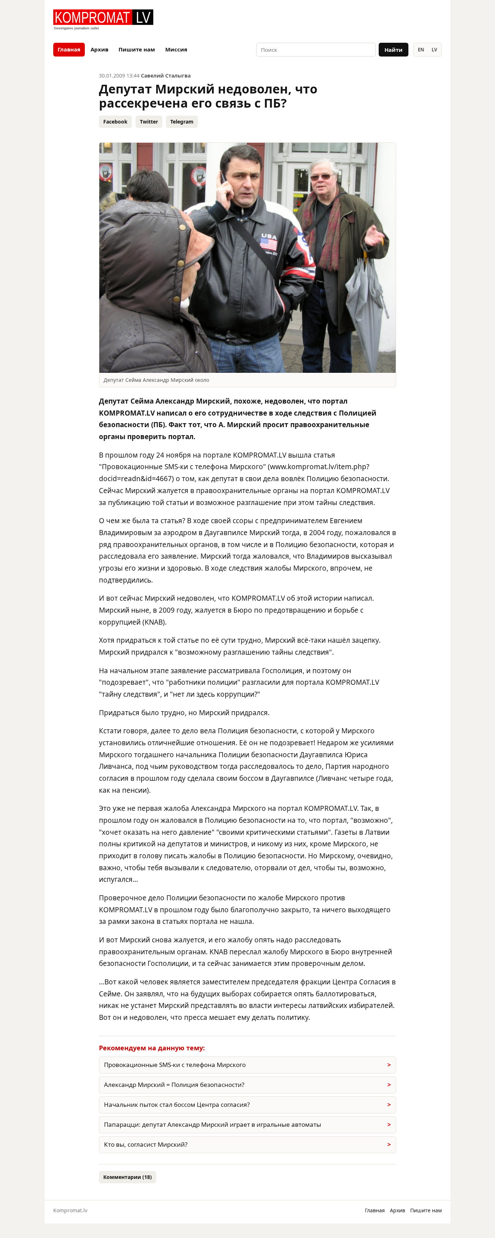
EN (421, 49)
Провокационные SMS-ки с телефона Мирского (175, 1064)
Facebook (115, 121)
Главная (69, 49)
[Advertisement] (357, 20)
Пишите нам (136, 49)
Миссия (176, 49)
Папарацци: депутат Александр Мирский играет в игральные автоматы (212, 1124)
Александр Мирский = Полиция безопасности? (174, 1084)
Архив (99, 49)
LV (434, 49)
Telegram (182, 121)
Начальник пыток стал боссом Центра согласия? (177, 1104)
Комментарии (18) (127, 1177)
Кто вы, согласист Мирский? (145, 1144)
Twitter (149, 121)
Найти (393, 49)
